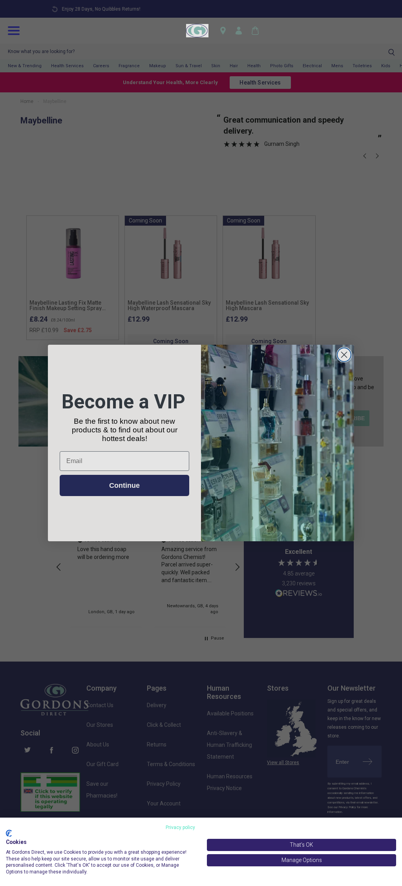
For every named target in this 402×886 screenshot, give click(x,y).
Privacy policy (180, 827)
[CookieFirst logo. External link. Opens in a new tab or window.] (9, 833)
